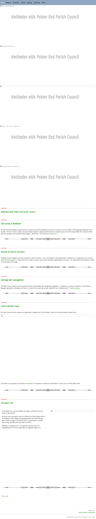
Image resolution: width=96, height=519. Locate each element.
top (48, 513)
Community (37, 2)
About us (8, 2)
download (30, 383)
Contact (23, 2)
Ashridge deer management (12, 279)
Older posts (5, 496)
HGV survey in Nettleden (11, 223)
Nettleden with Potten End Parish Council (18, 211)
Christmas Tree (7, 402)
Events (43, 2)
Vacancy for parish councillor (13, 251)
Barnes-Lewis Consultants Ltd (87, 512)
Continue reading (74, 288)
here (55, 234)
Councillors (16, 2)
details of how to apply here (9, 260)
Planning (29, 2)
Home (2, 2)
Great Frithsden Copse (10, 306)
